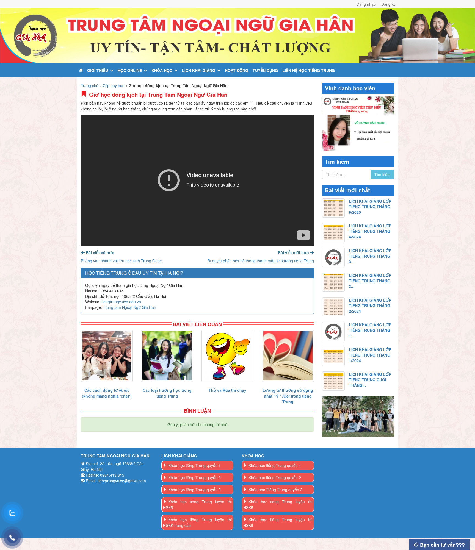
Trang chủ (89, 85)
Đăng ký (388, 4)
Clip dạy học (113, 85)
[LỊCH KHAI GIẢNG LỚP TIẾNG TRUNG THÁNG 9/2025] (333, 208)
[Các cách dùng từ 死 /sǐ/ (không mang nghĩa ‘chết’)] (107, 356)
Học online (130, 70)
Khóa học (161, 70)
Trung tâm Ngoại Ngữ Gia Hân (129, 307)
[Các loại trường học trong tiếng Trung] (167, 356)
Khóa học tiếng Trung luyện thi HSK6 (277, 522)
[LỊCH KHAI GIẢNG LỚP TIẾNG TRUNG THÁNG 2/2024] (333, 306)
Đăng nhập (366, 4)
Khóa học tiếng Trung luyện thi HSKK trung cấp (197, 522)
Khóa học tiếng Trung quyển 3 (194, 489)
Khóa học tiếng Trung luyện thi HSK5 (197, 504)
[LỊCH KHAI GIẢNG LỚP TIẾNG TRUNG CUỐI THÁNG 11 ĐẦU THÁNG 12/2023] (333, 381)
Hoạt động (236, 70)
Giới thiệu (97, 70)
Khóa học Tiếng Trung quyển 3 (275, 489)
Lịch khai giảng (198, 70)
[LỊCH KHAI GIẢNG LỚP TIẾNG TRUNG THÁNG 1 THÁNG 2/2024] (333, 331)
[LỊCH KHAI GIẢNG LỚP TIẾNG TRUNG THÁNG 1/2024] (333, 356)
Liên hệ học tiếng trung (308, 70)
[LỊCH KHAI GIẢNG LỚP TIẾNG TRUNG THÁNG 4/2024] (333, 232)
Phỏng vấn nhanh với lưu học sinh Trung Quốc (121, 260)
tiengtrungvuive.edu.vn (121, 301)
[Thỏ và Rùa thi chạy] (227, 356)
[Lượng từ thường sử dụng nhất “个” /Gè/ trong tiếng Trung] (288, 356)
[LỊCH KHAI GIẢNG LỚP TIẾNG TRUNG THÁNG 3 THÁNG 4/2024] (333, 257)
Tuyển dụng (265, 70)
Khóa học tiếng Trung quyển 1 (194, 465)
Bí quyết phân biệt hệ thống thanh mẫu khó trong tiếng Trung (261, 260)
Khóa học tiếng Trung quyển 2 (194, 477)
